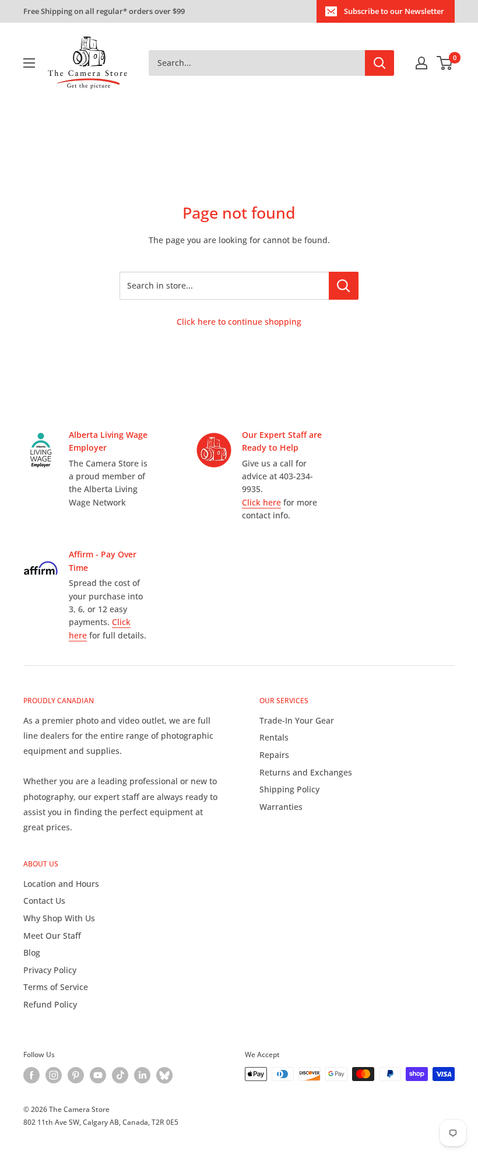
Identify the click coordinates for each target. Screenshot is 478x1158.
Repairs (274, 754)
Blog (31, 952)
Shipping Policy (289, 789)
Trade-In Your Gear (296, 720)
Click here (261, 502)
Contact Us (44, 900)
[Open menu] (29, 63)
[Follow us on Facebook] (31, 1075)
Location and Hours (61, 883)
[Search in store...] (343, 286)
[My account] (421, 63)
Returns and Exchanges (305, 772)
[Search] (379, 63)
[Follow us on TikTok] (120, 1075)
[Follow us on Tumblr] (164, 1075)
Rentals (274, 737)
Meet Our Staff (52, 935)
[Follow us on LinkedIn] (142, 1075)
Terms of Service (55, 986)
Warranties (281, 806)
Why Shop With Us (59, 918)
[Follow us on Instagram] (53, 1075)
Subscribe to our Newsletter (394, 11)
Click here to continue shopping (239, 321)
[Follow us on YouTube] (98, 1075)
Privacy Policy (49, 969)
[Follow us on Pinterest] (76, 1075)
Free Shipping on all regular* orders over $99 (104, 11)
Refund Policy (50, 1004)
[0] (445, 63)
